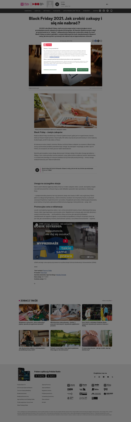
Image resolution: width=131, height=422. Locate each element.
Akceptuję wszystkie (83, 69)
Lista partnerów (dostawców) (50, 64)
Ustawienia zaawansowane (50, 69)
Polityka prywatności (54, 57)
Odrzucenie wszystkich (69, 69)
